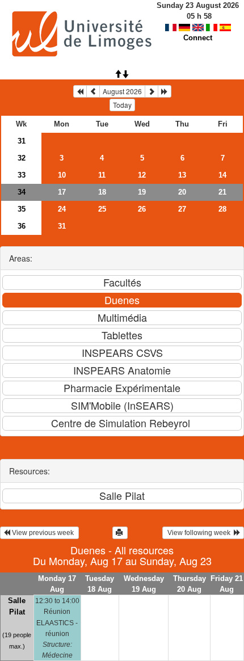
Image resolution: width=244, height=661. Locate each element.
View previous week (42, 533)
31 (22, 141)
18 (102, 192)
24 (62, 209)
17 (62, 192)
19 (142, 192)
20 (182, 192)
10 (62, 175)
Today (122, 105)
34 (22, 192)
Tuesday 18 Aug (99, 583)
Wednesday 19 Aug (144, 583)
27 (182, 209)
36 (22, 226)
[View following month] (151, 91)
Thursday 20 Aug (189, 583)
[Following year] (164, 91)
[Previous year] (80, 91)
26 (142, 209)
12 (142, 175)
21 (222, 192)
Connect (197, 37)
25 (102, 209)
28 (222, 209)
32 (22, 158)
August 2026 (122, 91)
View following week (200, 533)
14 (222, 175)
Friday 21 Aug (227, 583)
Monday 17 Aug (57, 583)
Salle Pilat (17, 606)
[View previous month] (93, 91)
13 (182, 175)
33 (22, 175)
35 (22, 209)
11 (102, 175)
